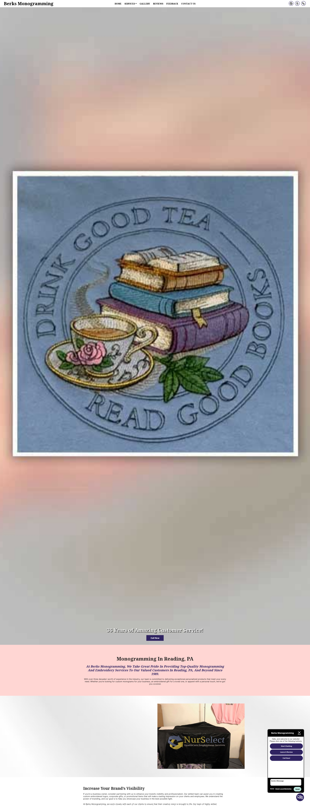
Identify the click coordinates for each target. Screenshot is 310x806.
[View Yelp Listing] (297, 5)
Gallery (145, 3)
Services (130, 3)
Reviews (158, 3)
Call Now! (286, 758)
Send (297, 789)
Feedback (172, 3)
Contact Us (188, 3)
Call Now (155, 638)
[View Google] (291, 5)
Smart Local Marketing (283, 789)
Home (118, 3)
